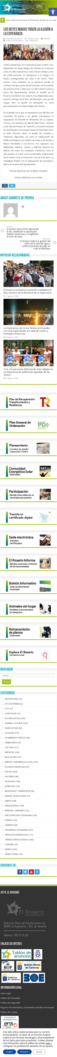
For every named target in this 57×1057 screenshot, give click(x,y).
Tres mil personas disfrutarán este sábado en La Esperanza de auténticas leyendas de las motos (28, 372)
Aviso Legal (6, 993)
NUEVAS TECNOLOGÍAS (15, 796)
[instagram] (37, 871)
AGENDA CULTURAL (14, 723)
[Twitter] (25, 871)
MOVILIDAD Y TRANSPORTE (17, 791)
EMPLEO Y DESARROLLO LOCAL (19, 762)
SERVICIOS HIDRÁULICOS (16, 835)
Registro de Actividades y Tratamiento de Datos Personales (27, 1007)
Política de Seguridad (10, 1003)
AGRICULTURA (11, 728)
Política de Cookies (9, 1012)
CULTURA (9, 747)
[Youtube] (31, 871)
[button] (53, 12)
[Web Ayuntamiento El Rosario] (28, 7)
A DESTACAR (10, 713)
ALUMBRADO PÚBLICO (15, 738)
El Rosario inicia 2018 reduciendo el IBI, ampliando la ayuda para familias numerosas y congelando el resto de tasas (23, 232)
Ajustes (39, 1052)
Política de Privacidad (10, 998)
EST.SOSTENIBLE (12, 704)
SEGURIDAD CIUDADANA (16, 830)
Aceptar (9, 1052)
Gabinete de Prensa (14, 39)
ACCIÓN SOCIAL (12, 718)
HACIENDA (10, 776)
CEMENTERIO (11, 742)
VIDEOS (8, 849)
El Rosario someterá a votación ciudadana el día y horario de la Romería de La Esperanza (27, 291)
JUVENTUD (10, 786)
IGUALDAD (10, 781)
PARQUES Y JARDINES (14, 810)
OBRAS (8, 801)
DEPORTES (9, 752)
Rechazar (24, 1052)
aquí (48, 1043)
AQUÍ (19, 171)
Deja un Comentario (14, 41)
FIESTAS (47, 39)
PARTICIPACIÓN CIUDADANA (18, 815)
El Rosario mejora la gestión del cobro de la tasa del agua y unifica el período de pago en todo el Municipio (35, 244)
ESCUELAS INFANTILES (15, 767)
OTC (7, 708)
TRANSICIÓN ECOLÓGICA (16, 839)
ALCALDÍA (9, 733)
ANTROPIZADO (12, 699)
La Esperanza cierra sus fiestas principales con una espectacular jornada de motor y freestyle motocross (26, 331)
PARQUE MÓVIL (12, 805)
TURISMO (9, 844)
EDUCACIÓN (10, 757)
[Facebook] (19, 871)
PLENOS (8, 820)
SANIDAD (9, 825)
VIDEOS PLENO (11, 854)
